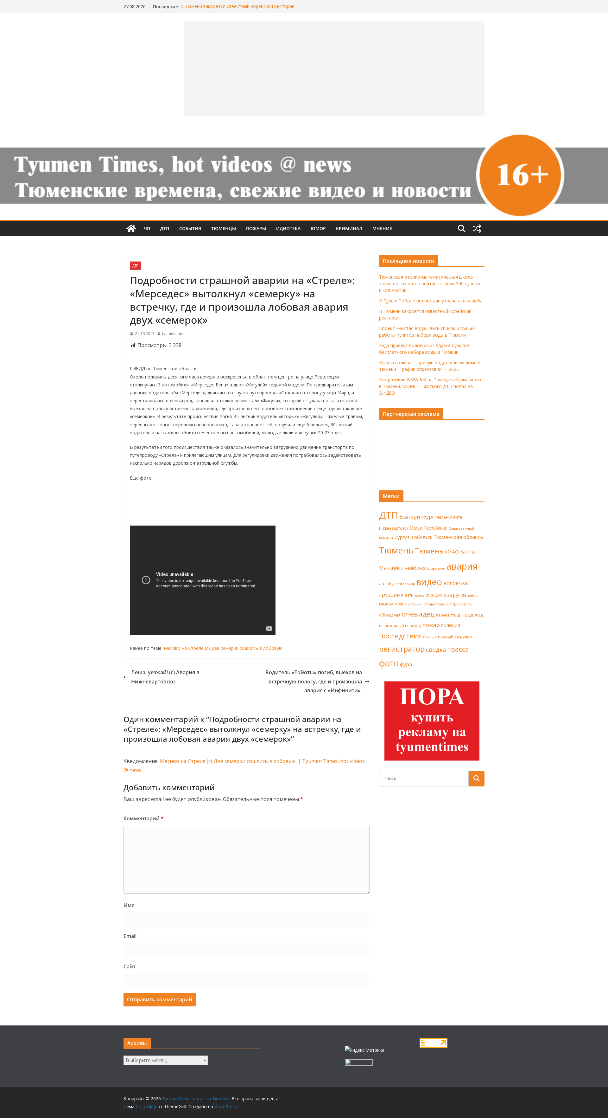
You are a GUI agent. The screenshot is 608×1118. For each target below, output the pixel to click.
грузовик (391, 594)
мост (399, 604)
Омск (416, 527)
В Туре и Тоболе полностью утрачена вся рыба (431, 301)
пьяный (430, 637)
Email (130, 936)
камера (386, 604)
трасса (458, 649)
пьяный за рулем (455, 637)
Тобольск (421, 537)
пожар (431, 625)
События (190, 228)
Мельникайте (448, 517)
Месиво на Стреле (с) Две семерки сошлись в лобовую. (223, 648)
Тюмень (396, 550)
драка (420, 595)
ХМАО (452, 551)
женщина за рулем (446, 595)
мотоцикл (413, 604)
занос (472, 595)
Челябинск (415, 568)
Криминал (349, 228)
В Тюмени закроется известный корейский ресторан (237, 6)
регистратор (402, 648)
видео (429, 582)
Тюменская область (458, 536)
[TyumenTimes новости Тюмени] (131, 228)
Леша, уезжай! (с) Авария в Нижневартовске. (165, 677)
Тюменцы (223, 228)
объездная (389, 614)
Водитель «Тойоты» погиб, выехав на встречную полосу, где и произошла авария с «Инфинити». (313, 681)
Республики (435, 528)
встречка (455, 583)
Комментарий (144, 818)
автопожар (406, 584)
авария (462, 566)
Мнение (382, 228)
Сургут (402, 537)
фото (389, 663)
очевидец (418, 613)
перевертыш (448, 615)
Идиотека (288, 228)
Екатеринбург (416, 516)
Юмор (318, 228)
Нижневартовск (393, 528)
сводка (436, 649)
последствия (400, 635)
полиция (450, 625)
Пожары (256, 228)
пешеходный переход (400, 625)
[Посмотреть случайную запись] (476, 228)
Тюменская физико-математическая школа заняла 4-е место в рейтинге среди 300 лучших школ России (429, 283)
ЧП (147, 228)
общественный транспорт (447, 604)
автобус (387, 583)
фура (406, 664)
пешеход (472, 614)
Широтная (436, 568)
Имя (129, 905)
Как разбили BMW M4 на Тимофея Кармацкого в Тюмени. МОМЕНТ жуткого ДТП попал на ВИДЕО (430, 386)
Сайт (130, 966)
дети (409, 595)
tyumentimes (173, 333)
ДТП (164, 228)
